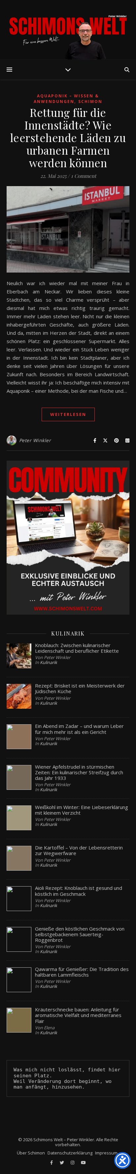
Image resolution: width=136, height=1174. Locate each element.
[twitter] (62, 1162)
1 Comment (83, 176)
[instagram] (73, 1162)
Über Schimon (31, 1153)
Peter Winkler (35, 440)
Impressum (106, 1153)
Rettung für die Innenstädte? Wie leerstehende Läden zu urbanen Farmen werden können (68, 137)
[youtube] (83, 1162)
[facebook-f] (52, 1162)
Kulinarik (48, 662)
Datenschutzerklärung (70, 1153)
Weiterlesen (68, 414)
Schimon (90, 101)
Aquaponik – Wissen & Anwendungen (66, 98)
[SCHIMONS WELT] (68, 30)
